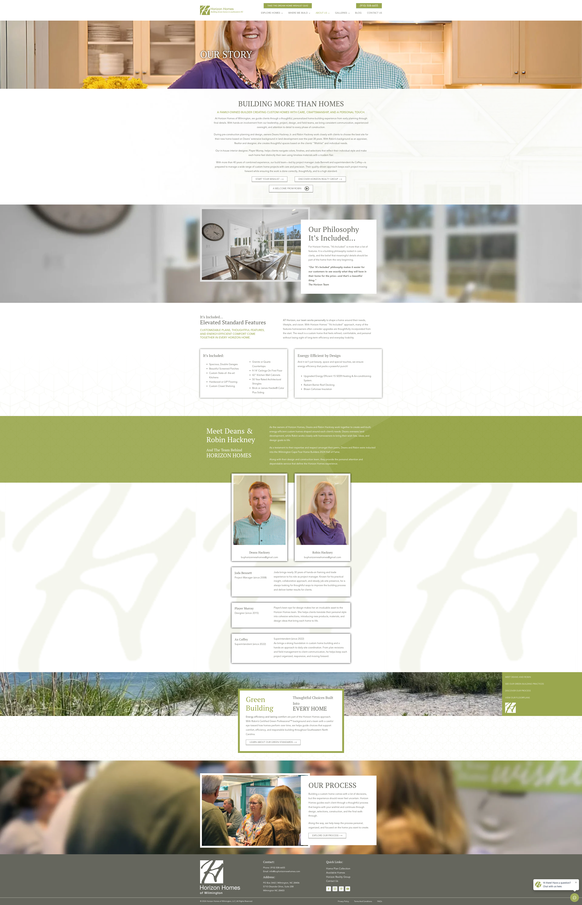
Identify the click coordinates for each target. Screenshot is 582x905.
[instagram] (335, 888)
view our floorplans (517, 697)
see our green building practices (524, 684)
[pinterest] (341, 888)
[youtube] (347, 888)
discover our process (518, 690)
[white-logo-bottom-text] (220, 861)
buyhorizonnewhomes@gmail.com (259, 557)
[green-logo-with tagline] (222, 6)
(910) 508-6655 (277, 867)
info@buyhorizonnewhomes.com (284, 871)
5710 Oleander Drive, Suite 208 (278, 886)
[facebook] (328, 888)
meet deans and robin (518, 677)
